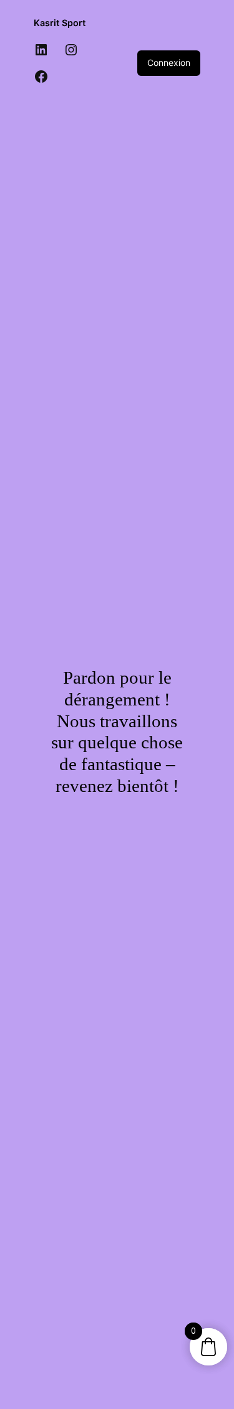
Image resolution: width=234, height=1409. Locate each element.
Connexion (168, 62)
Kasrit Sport (59, 22)
